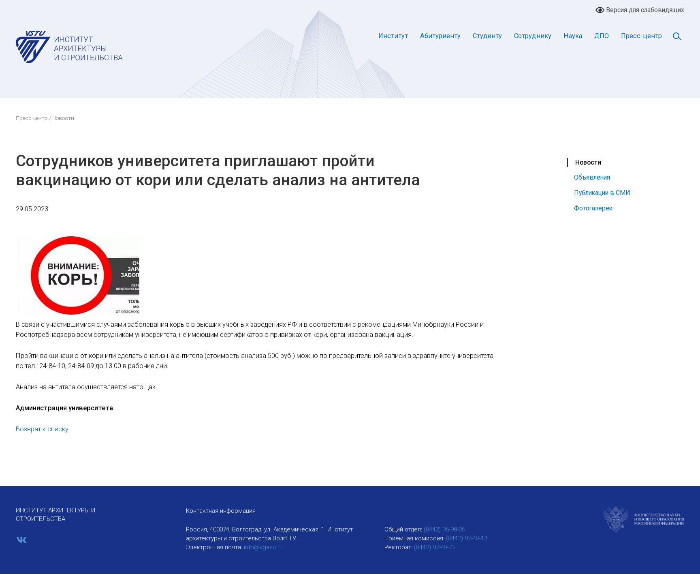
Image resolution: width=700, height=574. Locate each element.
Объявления (592, 177)
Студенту (487, 36)
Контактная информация (221, 510)
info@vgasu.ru (263, 547)
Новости (588, 162)
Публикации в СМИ (602, 193)
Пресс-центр (641, 36)
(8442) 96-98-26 (444, 529)
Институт (393, 36)
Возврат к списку (42, 429)
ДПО (601, 36)
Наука (572, 36)
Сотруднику (532, 36)
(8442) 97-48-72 (434, 547)
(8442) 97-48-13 (466, 538)
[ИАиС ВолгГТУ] (69, 46)
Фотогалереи (593, 208)
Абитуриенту (440, 36)
